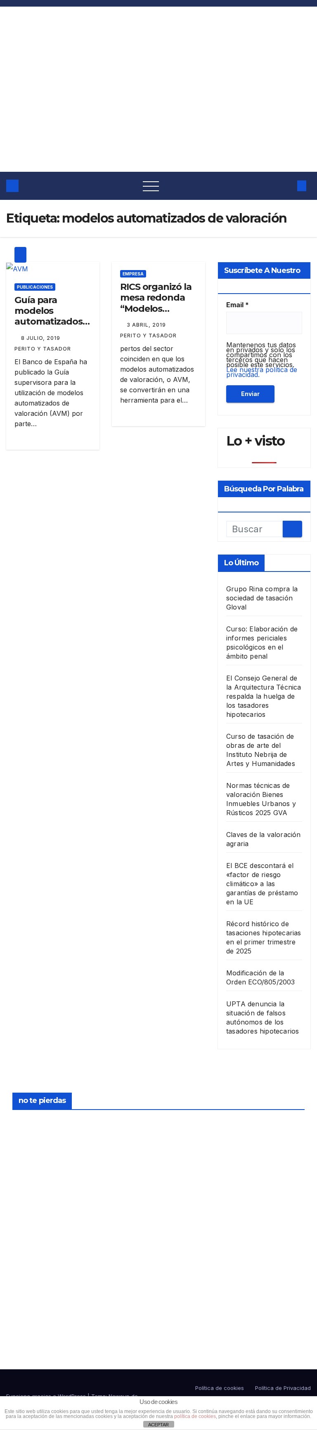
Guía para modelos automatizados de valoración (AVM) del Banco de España (51, 327)
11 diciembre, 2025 (184, 1218)
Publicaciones (35, 287)
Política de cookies (219, 1388)
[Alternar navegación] (151, 185)
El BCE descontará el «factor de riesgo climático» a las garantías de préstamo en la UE (262, 883)
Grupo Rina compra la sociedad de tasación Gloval (262, 598)
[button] (285, 186)
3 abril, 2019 (147, 325)
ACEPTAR (158, 1424)
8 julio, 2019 (41, 338)
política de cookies (195, 1416)
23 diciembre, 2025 (32, 1123)
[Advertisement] (158, 110)
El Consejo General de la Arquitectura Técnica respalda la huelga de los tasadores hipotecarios (263, 696)
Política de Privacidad (283, 1388)
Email (237, 304)
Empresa (133, 273)
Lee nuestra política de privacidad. (261, 372)
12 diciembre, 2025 (184, 1123)
